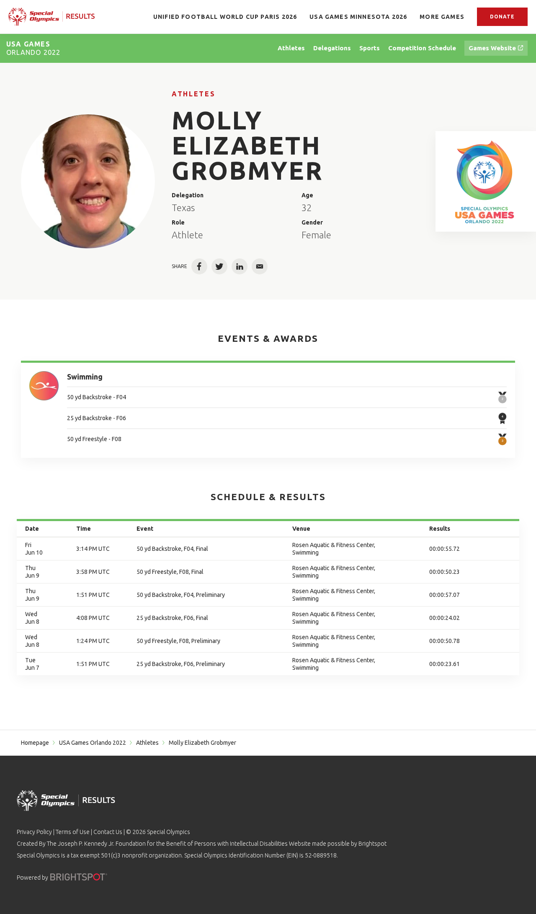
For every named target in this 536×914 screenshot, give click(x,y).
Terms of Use (73, 832)
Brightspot (372, 843)
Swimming (85, 376)
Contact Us (107, 832)
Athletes (193, 94)
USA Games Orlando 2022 (92, 742)
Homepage (35, 742)
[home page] (51, 17)
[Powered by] (78, 876)
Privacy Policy (34, 832)
